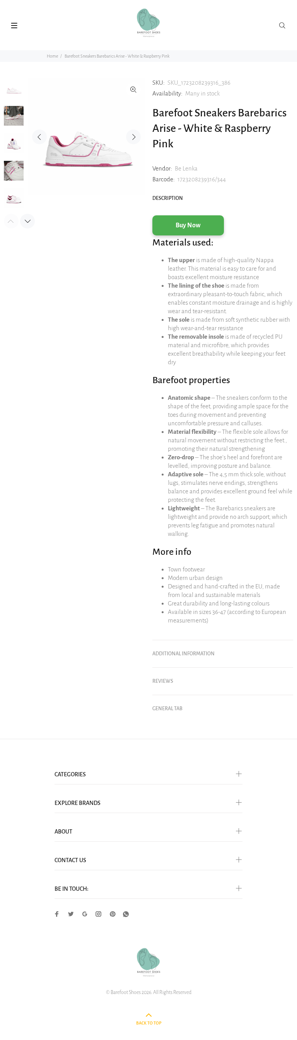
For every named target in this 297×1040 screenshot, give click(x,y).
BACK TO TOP (148, 1023)
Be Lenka (186, 168)
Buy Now (188, 225)
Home (52, 56)
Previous (39, 137)
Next (133, 137)
